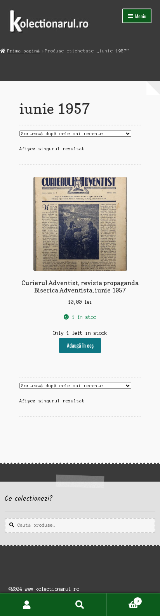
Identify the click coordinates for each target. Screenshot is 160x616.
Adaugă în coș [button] (80, 345)
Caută (79, 604)
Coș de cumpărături (123, 599)
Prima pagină (23, 51)
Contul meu (26, 604)
